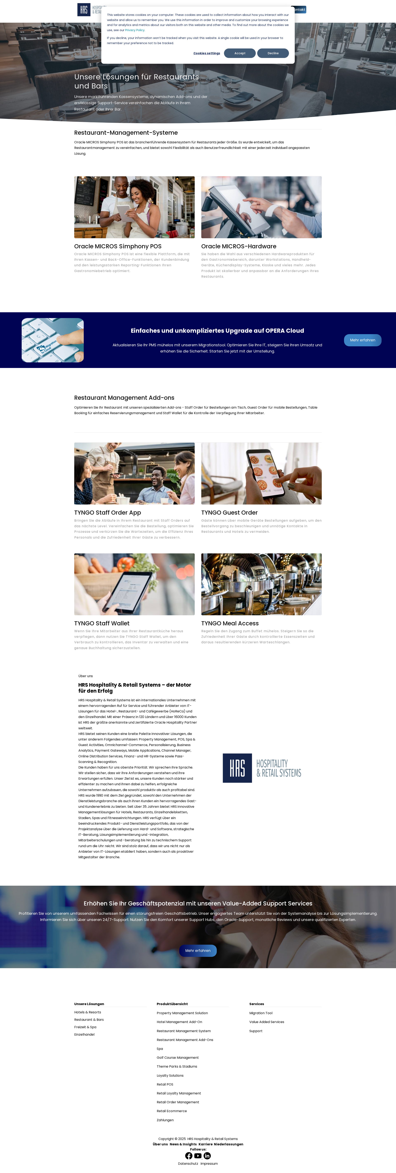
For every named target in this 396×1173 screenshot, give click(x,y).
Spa (160, 1048)
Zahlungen (165, 1120)
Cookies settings (206, 53)
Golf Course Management (178, 1057)
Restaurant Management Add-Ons (185, 1039)
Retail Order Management (178, 1102)
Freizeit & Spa (85, 1027)
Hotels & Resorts (87, 1012)
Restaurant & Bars (89, 1019)
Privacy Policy (135, 30)
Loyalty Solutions (170, 1075)
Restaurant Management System (184, 1031)
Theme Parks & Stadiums (177, 1066)
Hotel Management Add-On (179, 1022)
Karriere (206, 1144)
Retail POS (165, 1084)
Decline (273, 53)
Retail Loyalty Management (179, 1093)
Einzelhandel (84, 1034)
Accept (240, 53)
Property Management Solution (182, 1013)
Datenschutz (188, 1163)
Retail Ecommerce (172, 1111)
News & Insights (183, 1144)
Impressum (209, 1163)
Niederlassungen (228, 1144)
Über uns (160, 1144)
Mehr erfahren (362, 340)
